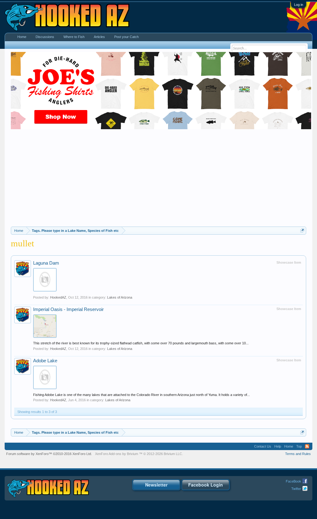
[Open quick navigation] (302, 230)
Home (21, 37)
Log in (298, 4)
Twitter (296, 488)
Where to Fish (74, 37)
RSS (307, 446)
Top (299, 446)
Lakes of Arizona (119, 297)
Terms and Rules (298, 454)
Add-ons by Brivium (139, 454)
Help (277, 446)
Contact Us (262, 446)
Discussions (45, 37)
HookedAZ (58, 297)
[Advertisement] (158, 180)
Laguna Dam (46, 263)
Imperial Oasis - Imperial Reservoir (68, 309)
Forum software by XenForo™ (49, 454)
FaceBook (293, 481)
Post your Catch (126, 37)
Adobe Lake (45, 360)
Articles (99, 37)
